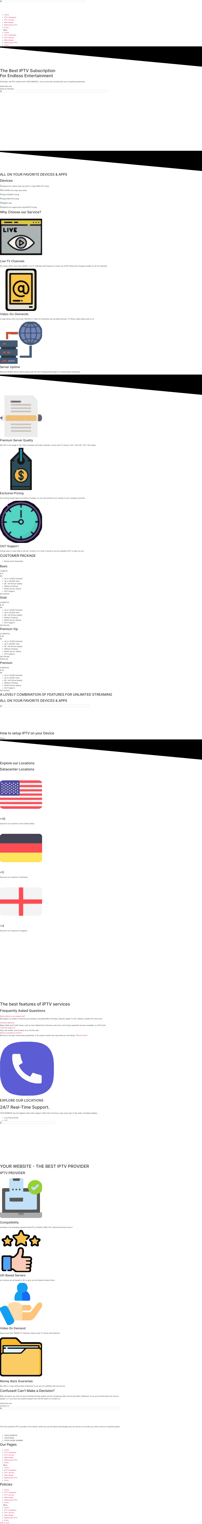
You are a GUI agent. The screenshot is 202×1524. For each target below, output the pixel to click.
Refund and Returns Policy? (11, 1033)
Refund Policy (81, 1035)
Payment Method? (7, 1023)
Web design (8, 22)
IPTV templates (10, 17)
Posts (6, 27)
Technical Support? (7, 1028)
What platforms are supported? (12, 1016)
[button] (101, 30)
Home (6, 15)
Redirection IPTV (10, 25)
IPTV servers (9, 20)
